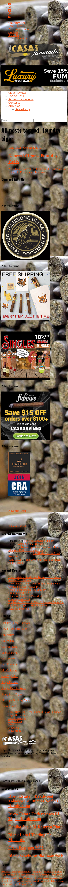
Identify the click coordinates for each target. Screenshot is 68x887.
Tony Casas (14, 559)
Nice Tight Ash (9, 676)
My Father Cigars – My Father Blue (28, 605)
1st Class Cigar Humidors (15, 622)
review (4, 884)
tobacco (61, 881)
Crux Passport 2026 (19, 592)
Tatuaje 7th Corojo (18, 608)
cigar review (6, 871)
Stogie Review (9, 682)
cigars (16, 884)
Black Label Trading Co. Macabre (27, 589)
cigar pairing (38, 871)
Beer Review (49, 871)
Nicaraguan (17, 871)
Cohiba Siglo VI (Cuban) (30, 543)
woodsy (47, 881)
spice (27, 875)
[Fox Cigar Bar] (25, 319)
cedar (18, 875)
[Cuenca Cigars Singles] (25, 379)
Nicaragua (11, 875)
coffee (59, 875)
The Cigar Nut (9, 652)
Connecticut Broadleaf (33, 878)
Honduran (54, 878)
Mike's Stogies (9, 670)
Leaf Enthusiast (9, 664)
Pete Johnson (18, 881)
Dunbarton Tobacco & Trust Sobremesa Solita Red (36, 602)
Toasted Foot (8, 706)
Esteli (21, 878)
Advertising (21, 38)
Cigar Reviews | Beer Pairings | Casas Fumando (34, 711)
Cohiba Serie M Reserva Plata (24, 586)
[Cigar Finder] (19, 472)
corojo (10, 884)
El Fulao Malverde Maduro (39, 540)
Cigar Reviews (16, 22)
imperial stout (37, 881)
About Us (13, 35)
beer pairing (27, 871)
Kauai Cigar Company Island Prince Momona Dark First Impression (34, 549)
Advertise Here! (17, 510)
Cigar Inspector (9, 646)
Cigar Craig (7, 640)
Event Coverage (17, 718)
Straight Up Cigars (11, 694)
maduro (28, 881)
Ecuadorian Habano (48, 875)
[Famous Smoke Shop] (25, 439)
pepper (46, 878)
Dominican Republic (9, 878)
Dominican (34, 875)
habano (54, 881)
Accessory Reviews (19, 29)
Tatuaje (10, 881)
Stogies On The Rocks (13, 688)
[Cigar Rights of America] (19, 495)
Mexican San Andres (27, 884)
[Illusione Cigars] (25, 259)
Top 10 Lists (15, 25)
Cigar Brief (7, 634)
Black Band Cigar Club (14, 628)
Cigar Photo (8, 658)
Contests (13, 32)
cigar (23, 875)
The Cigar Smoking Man (15, 700)
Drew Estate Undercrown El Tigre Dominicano (34, 583)
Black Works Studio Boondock (25, 596)
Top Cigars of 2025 (19, 599)
